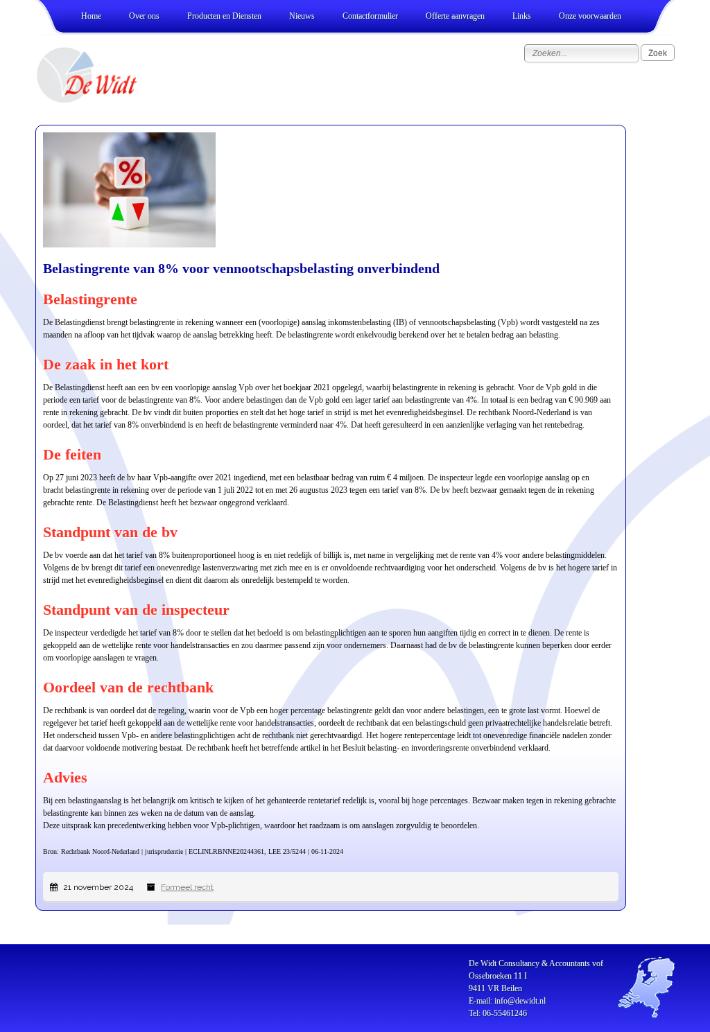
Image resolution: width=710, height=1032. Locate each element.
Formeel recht (187, 887)
